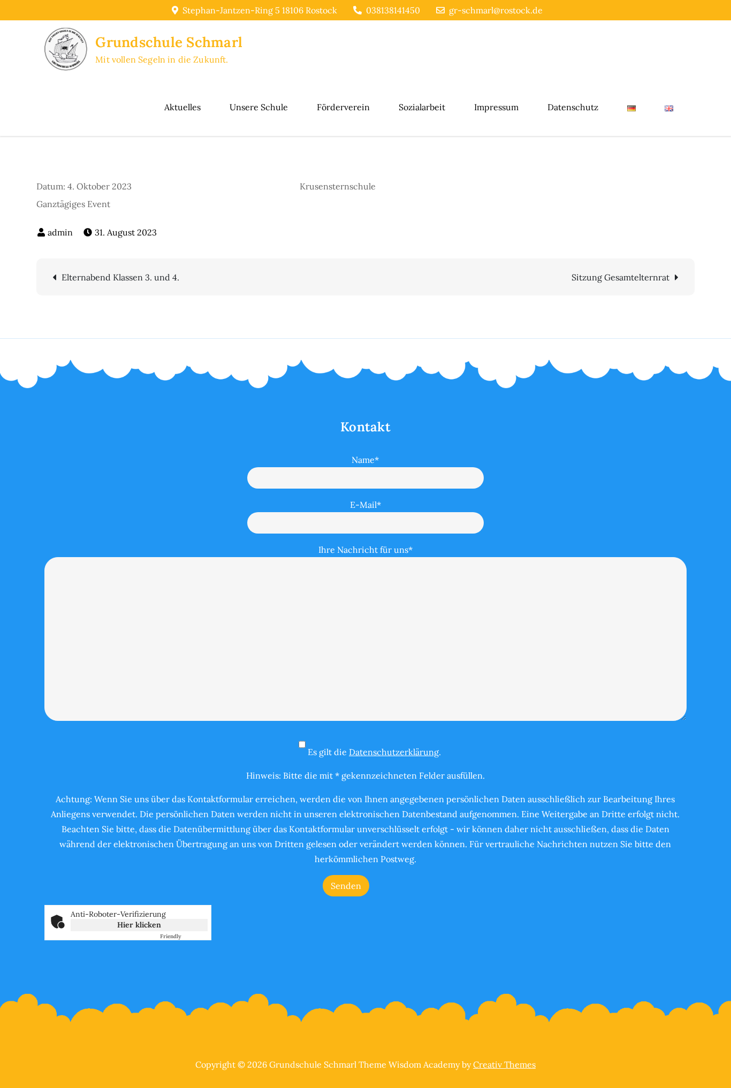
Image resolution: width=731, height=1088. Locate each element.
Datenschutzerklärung (394, 752)
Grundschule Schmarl (168, 42)
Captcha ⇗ (184, 936)
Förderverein (343, 107)
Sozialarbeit (422, 107)
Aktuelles (182, 107)
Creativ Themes (504, 1064)
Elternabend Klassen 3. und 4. (120, 277)
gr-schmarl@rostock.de (496, 10)
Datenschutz (572, 107)
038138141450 (393, 10)
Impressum (496, 107)
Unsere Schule (259, 107)
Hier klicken (139, 925)
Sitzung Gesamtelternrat (620, 277)
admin (60, 232)
